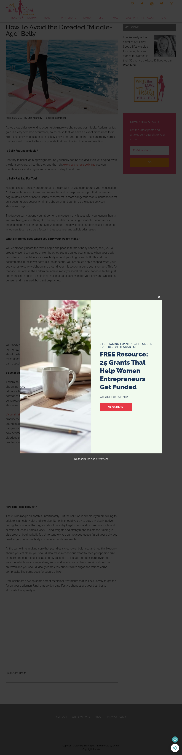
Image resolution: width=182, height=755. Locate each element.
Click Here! (116, 406)
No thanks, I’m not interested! (91, 459)
